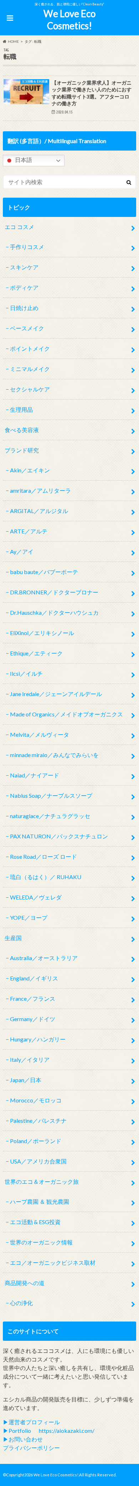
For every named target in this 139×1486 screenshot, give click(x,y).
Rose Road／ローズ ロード (43, 856)
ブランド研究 (22, 450)
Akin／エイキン (30, 470)
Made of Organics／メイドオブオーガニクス (66, 714)
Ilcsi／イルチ (26, 673)
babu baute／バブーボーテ (44, 571)
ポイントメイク (30, 348)
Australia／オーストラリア (44, 957)
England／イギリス (34, 978)
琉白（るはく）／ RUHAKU (45, 876)
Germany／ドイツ (32, 1018)
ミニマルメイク (30, 368)
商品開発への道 (25, 1282)
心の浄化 (21, 1302)
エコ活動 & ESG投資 (35, 1221)
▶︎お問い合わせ (23, 1439)
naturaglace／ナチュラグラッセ (50, 815)
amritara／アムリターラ (40, 490)
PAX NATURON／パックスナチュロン (59, 836)
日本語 (23, 160)
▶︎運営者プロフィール (31, 1422)
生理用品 (21, 409)
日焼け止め (24, 307)
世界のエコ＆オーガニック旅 (42, 1181)
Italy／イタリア (30, 1059)
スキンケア (24, 267)
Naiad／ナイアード (34, 775)
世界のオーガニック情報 (41, 1242)
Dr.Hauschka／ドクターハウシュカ (54, 612)
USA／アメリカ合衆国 (38, 1161)
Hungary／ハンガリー (38, 1039)
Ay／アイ (22, 551)
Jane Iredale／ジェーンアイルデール (56, 693)
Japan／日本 (25, 1079)
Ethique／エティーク (36, 653)
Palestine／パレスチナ (38, 1120)
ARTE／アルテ (28, 531)
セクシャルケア (30, 389)
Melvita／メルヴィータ (39, 734)
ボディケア (24, 287)
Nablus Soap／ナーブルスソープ (51, 795)
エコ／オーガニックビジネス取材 (53, 1262)
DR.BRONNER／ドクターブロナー (54, 592)
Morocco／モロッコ (36, 1100)
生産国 (13, 937)
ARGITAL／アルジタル (39, 510)
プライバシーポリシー (31, 1447)
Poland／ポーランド (35, 1140)
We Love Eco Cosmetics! (69, 20)
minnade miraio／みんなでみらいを (54, 754)
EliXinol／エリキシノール (42, 632)
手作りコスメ (27, 246)
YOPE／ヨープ (28, 917)
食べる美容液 (22, 429)
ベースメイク (27, 328)
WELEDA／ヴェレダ (36, 897)
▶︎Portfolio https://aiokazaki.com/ (48, 1430)
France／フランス (32, 998)
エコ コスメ (19, 226)
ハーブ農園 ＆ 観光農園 (39, 1201)
